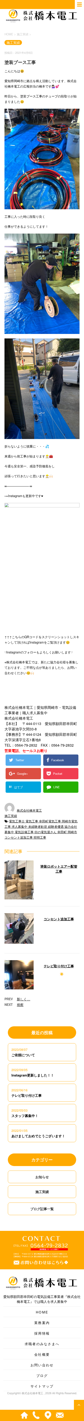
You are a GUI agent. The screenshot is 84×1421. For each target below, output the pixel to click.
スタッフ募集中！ (24, 1115)
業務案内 (42, 1322)
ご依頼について (23, 1054)
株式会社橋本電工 (29, 810)
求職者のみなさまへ (42, 1343)
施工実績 (10, 815)
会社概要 (42, 1354)
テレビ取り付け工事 (59, 966)
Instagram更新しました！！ (32, 1075)
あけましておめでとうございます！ (38, 1135)
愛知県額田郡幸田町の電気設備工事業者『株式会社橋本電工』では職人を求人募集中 (42, 1299)
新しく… (23, 999)
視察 (20, 1004)
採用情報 (42, 1333)
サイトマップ (42, 1386)
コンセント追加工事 (59, 919)
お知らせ (42, 1176)
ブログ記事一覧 (42, 1208)
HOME (42, 1312)
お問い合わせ (42, 1364)
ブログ (42, 1375)
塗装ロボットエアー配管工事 (58, 869)
